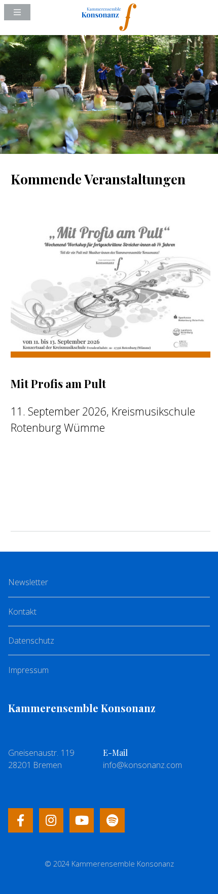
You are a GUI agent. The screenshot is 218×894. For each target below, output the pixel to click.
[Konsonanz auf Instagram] (51, 820)
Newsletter (28, 582)
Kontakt (22, 611)
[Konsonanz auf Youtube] (81, 820)
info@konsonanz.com (142, 765)
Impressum (28, 670)
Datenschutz (31, 640)
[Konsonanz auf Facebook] (20, 820)
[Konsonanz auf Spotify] (112, 820)
